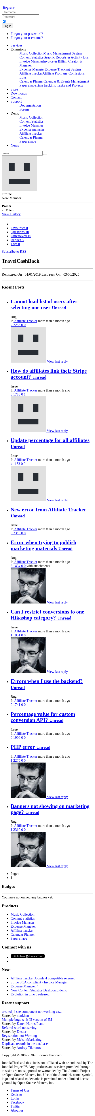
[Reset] (45, 154)
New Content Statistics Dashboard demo (39, 990)
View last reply (57, 361)
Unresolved (21, 236)
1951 (17, 635)
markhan (23, 1015)
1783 (17, 394)
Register (8, 8)
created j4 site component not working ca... (32, 1011)
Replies (17, 240)
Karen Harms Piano (30, 1023)
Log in (7, 26)
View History (11, 214)
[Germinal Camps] (29, 602)
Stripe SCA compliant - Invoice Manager (39, 982)
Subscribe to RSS (14, 251)
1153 (17, 464)
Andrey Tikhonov (29, 1047)
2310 (17, 829)
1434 (17, 566)
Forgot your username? (27, 38)
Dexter (21, 1031)
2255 (17, 325)
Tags (15, 244)
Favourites (19, 228)
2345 (17, 533)
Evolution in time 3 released (30, 994)
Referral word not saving (19, 1027)
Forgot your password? (27, 34)
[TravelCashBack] (29, 361)
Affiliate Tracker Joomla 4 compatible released (43, 978)
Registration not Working (19, 1035)
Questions (20, 232)
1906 (17, 737)
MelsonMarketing (29, 1039)
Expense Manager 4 (24, 986)
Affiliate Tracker (25, 321)
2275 (17, 760)
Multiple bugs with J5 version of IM (27, 1019)
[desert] (29, 500)
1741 (17, 704)
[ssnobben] (29, 431)
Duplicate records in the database (25, 1043)
